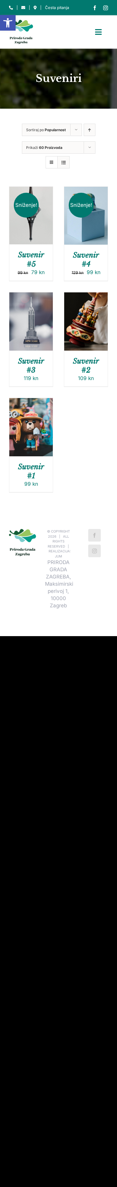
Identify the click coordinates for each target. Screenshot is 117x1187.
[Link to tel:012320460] (11, 8)
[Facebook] (94, 535)
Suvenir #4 (86, 259)
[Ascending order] (89, 130)
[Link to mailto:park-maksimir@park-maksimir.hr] (23, 8)
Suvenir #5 (31, 259)
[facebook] (94, 7)
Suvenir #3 (31, 365)
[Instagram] (94, 551)
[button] (8, 23)
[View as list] (63, 162)
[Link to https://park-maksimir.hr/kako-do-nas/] (35, 8)
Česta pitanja (57, 7)
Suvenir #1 (31, 471)
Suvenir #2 (86, 365)
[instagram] (105, 7)
